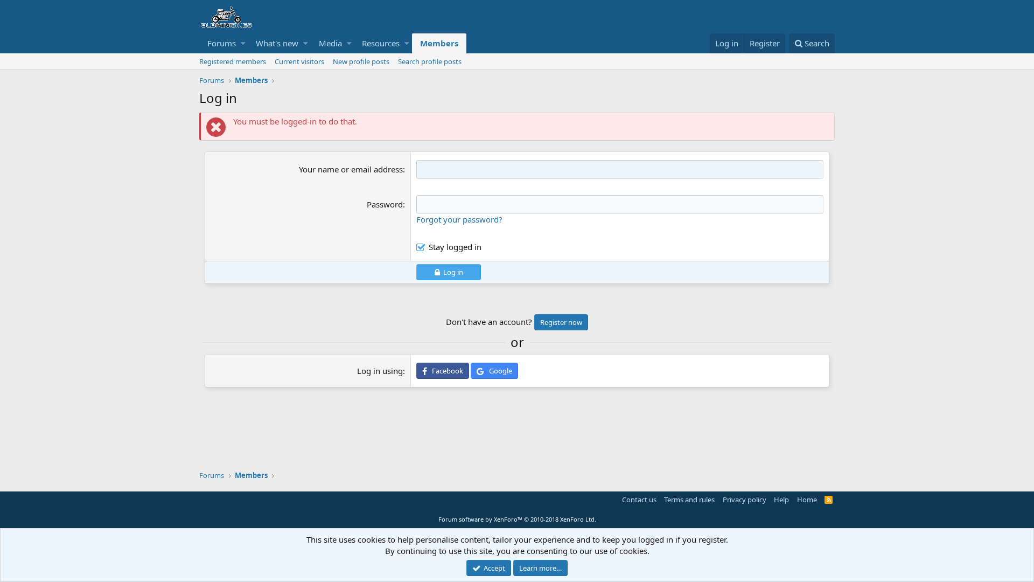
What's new (277, 43)
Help (781, 499)
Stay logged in (455, 246)
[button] (243, 43)
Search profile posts (430, 61)
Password (385, 204)
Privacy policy (744, 499)
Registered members (232, 61)
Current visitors (299, 61)
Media (330, 43)
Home (807, 499)
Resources (381, 43)
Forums (221, 43)
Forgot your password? (459, 219)
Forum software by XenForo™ (517, 519)
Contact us (639, 499)
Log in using (380, 370)
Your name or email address (351, 169)
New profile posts (361, 61)
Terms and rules (689, 499)
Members (439, 43)
